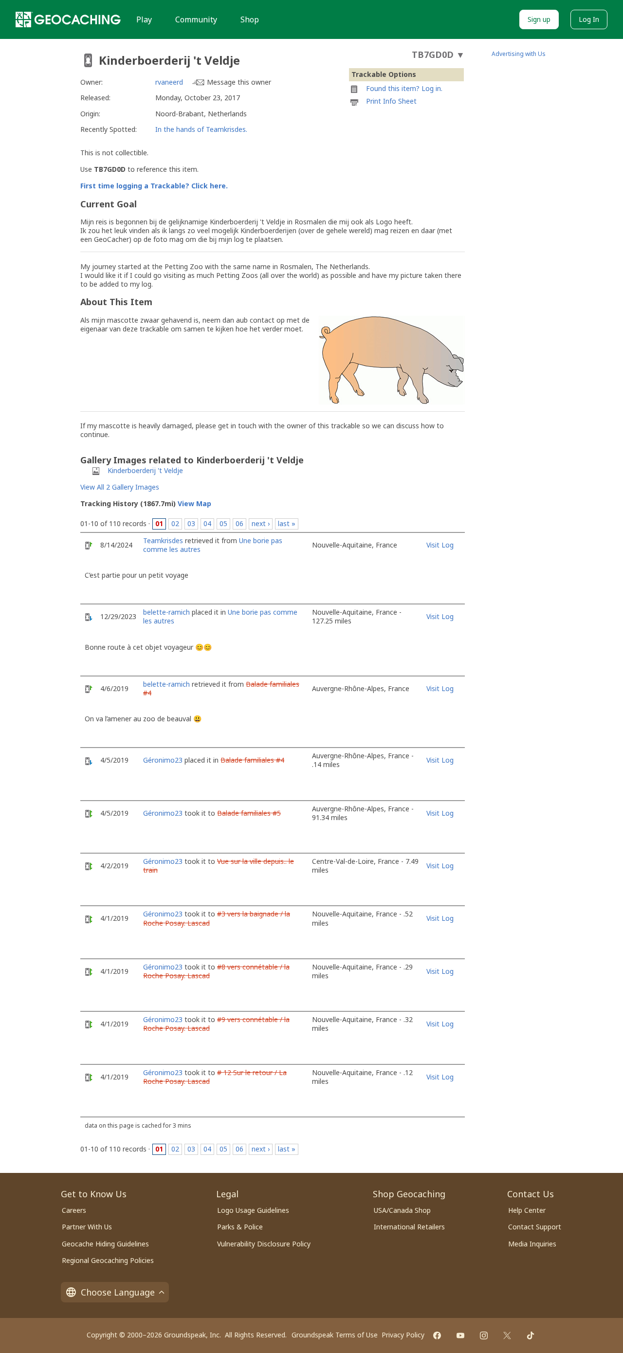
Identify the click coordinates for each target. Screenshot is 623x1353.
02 (175, 523)
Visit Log (440, 544)
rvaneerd (169, 82)
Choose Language (118, 1292)
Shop (249, 19)
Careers (74, 1210)
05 (223, 523)
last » (286, 523)
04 (207, 523)
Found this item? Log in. (404, 88)
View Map (194, 503)
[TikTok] (530, 1335)
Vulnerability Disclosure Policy (264, 1243)
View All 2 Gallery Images (119, 487)
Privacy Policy (403, 1334)
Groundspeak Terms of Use (335, 1334)
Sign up (539, 19)
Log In (589, 19)
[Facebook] (437, 1335)
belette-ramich (166, 612)
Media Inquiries (532, 1243)
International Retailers (409, 1226)
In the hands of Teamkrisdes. (201, 129)
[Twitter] (507, 1335)
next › (261, 523)
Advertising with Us (519, 54)
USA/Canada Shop (402, 1210)
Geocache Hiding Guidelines (105, 1243)
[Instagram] (484, 1335)
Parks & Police (240, 1226)
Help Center (527, 1210)
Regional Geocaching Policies (108, 1260)
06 (239, 523)
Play (144, 19)
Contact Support (534, 1226)
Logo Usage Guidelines (253, 1210)
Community (196, 19)
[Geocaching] (68, 19)
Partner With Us (87, 1226)
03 (191, 523)
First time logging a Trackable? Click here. (154, 185)
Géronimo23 (163, 760)
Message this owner (239, 82)
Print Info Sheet (391, 101)
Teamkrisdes (163, 540)
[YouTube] (460, 1335)
